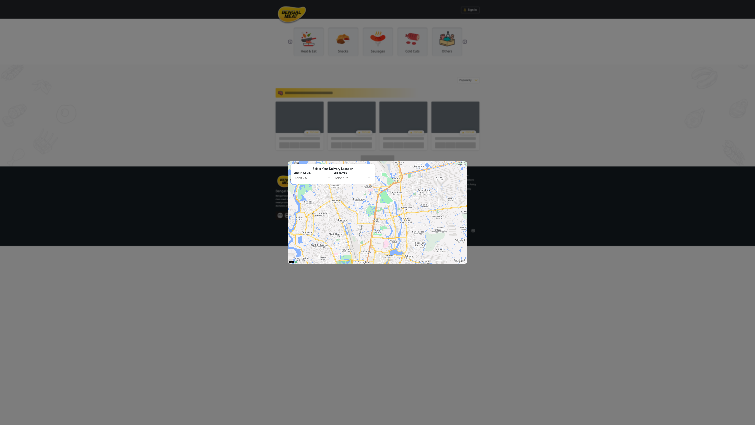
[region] (377, 212)
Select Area (340, 173)
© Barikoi (462, 262)
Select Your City (302, 173)
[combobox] (295, 178)
